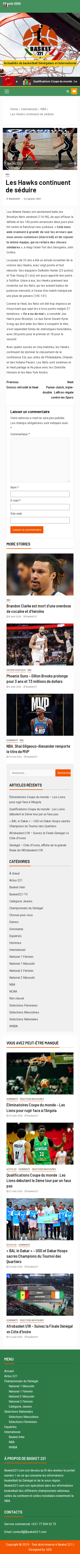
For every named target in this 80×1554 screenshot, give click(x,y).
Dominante (12, 740)
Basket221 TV (18, 894)
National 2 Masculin (22, 977)
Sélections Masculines (24, 1012)
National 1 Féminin (21, 957)
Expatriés (15, 936)
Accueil (9, 1371)
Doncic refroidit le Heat (22, 384)
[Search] (67, 91)
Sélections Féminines (23, 1005)
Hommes (15, 943)
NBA (7, 174)
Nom (14, 487)
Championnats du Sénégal (26, 908)
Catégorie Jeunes (20, 901)
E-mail (15, 500)
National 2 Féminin (21, 971)
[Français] (7, 5)
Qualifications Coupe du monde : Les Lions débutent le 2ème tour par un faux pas (39, 1180)
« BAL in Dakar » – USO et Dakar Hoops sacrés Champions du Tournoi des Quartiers (37, 1256)
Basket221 (15, 199)
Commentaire (20, 434)
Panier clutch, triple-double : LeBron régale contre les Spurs (58, 389)
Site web (16, 513)
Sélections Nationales (23, 1019)
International (17, 950)
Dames (14, 922)
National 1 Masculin (22, 963)
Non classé (16, 998)
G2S (49, 1549)
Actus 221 (16, 880)
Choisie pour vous (16, 670)
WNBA (13, 1026)
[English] (4, 5)
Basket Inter (17, 887)
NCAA (13, 991)
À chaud (14, 873)
